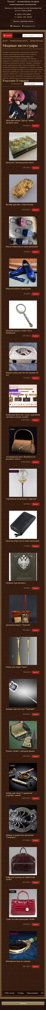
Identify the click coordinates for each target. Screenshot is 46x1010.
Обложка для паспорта (16, 583)
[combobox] (33, 83)
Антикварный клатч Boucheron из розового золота (20, 458)
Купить (35, 126)
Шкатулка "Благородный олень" (20, 163)
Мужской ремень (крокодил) (18, 289)
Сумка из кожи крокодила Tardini (20, 919)
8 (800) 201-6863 (23, 14)
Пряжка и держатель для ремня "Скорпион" (19, 836)
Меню (8, 36)
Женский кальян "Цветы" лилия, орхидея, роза (20, 122)
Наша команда (32, 993)
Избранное (16, 26)
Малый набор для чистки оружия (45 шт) (22, 374)
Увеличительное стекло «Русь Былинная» (19, 332)
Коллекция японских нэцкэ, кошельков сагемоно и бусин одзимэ (23, 416)
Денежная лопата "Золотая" (18, 625)
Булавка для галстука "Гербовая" (20, 709)
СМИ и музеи (9, 993)
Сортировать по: (17, 84)
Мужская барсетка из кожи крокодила (22, 541)
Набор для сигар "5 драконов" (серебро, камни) (19, 794)
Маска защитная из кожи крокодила (22, 247)
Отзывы (21, 993)
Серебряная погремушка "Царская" (21, 499)
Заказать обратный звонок (23, 21)
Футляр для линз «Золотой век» (19, 205)
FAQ (42, 993)
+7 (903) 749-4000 (23, 17)
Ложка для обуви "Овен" (16, 667)
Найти (39, 35)
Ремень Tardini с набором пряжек (20, 751)
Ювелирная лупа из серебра (18, 961)
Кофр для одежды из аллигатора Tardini (20, 878)
